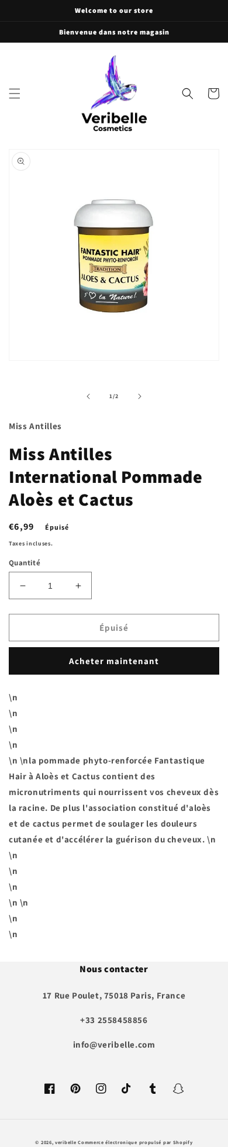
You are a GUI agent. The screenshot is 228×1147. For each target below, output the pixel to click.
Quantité (24, 563)
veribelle (65, 1142)
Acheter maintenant (114, 660)
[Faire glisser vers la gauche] (88, 396)
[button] (14, 93)
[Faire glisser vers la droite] (140, 396)
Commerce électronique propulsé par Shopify (135, 1142)
